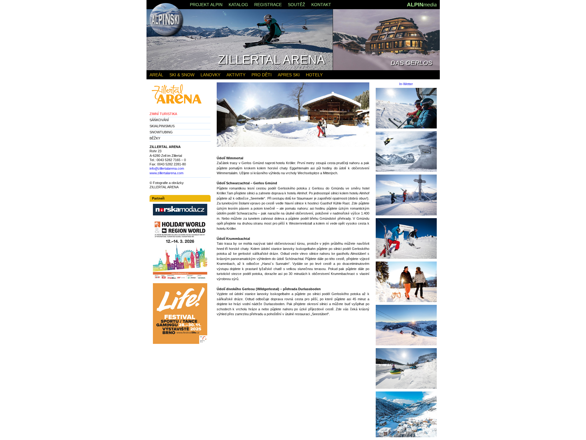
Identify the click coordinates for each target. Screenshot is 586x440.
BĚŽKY (155, 138)
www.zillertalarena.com (166, 173)
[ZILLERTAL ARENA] (239, 69)
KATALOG (238, 4)
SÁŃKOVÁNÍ (159, 120)
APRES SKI (289, 74)
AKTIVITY (235, 74)
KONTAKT (321, 4)
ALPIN (422, 5)
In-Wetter (406, 84)
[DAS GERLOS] (386, 69)
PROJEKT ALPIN (206, 4)
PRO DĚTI (261, 74)
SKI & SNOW (181, 74)
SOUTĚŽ (296, 4)
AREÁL (156, 74)
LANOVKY (210, 74)
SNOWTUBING (161, 132)
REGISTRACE (268, 4)
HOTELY (314, 74)
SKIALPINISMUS (162, 126)
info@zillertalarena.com (167, 168)
